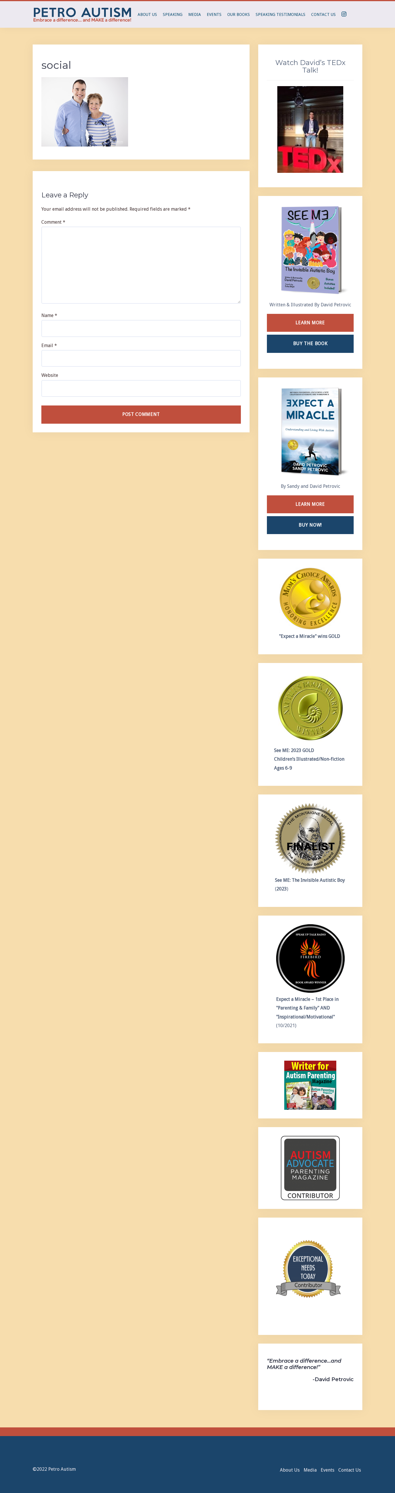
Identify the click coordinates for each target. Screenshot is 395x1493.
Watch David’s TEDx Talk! (310, 66)
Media (194, 14)
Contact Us (323, 14)
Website (49, 375)
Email (49, 345)
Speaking (172, 14)
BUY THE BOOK (310, 343)
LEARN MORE (310, 322)
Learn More (310, 504)
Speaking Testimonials (280, 14)
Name (49, 315)
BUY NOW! (310, 525)
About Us (147, 14)
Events (214, 14)
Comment (53, 222)
